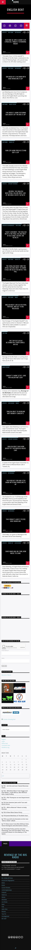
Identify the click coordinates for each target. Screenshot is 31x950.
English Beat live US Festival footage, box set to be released (16, 306)
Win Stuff (4, 918)
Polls (3, 906)
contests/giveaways (8, 225)
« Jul (3, 776)
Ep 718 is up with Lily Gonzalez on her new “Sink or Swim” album (15, 820)
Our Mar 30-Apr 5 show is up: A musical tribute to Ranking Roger (15, 42)
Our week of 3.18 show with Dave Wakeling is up (16, 77)
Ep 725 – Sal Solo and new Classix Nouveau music (15, 786)
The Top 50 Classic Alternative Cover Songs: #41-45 (15, 342)
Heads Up (11, 142)
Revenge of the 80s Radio (9, 783)
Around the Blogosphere (8, 880)
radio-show (12, 104)
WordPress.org (5, 747)
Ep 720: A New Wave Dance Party (12, 812)
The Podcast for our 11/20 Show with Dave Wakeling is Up (15, 482)
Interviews (18, 32)
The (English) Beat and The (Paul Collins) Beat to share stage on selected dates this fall (15, 269)
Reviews (4, 911)
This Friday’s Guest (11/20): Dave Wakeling (16, 520)
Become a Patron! (6, 675)
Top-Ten (4, 333)
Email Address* (5, 650)
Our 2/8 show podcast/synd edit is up (15, 151)
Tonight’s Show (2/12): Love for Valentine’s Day (16, 376)
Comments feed (6, 745)
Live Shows (11, 403)
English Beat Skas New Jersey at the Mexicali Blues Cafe (15, 448)
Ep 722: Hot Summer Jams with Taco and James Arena (14, 803)
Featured (10, 32)
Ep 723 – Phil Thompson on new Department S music (15, 798)
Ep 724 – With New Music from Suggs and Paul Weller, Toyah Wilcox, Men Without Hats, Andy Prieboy (15, 792)
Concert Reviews (12, 183)
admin (4, 51)
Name (3, 658)
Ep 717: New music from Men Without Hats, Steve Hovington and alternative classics (15, 824)
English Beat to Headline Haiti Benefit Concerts (16, 412)
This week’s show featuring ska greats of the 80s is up (15, 113)
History (3, 897)
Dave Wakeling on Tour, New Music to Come (16, 552)
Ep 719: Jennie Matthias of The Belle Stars (15, 816)
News (16, 297)
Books (3, 885)
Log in (3, 741)
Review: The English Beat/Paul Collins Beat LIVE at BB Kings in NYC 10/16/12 (15, 193)
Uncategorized (5, 916)
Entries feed (5, 743)
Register (4, 739)
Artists (4, 32)
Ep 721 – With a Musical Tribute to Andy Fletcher (14, 808)
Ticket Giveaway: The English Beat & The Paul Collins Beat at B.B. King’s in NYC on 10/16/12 (16, 235)
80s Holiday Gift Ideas (7, 878)
